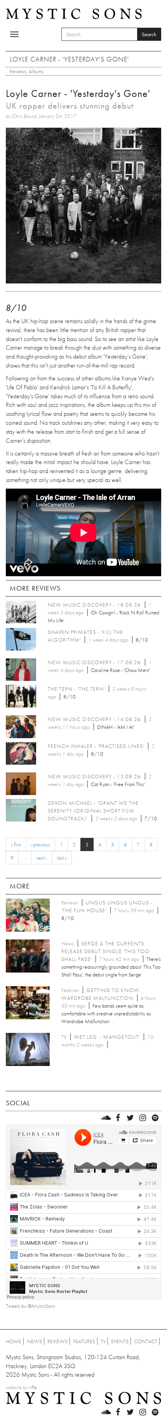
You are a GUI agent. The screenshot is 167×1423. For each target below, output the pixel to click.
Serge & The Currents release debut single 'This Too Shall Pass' (105, 951)
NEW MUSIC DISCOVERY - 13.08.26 (94, 776)
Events (120, 1341)
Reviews (18, 71)
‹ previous (40, 844)
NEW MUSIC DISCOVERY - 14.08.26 (94, 719)
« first (16, 844)
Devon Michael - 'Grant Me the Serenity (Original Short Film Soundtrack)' (93, 810)
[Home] (74, 13)
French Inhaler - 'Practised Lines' (96, 745)
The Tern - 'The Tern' (76, 688)
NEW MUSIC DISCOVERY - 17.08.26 (94, 662)
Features (84, 1341)
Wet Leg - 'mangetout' (107, 1036)
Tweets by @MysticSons (30, 1305)
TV (103, 1341)
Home (13, 1341)
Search (149, 34)
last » (62, 857)
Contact (145, 1341)
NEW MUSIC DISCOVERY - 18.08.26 (94, 604)
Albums (36, 71)
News (34, 1341)
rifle (33, 1387)
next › (41, 857)
